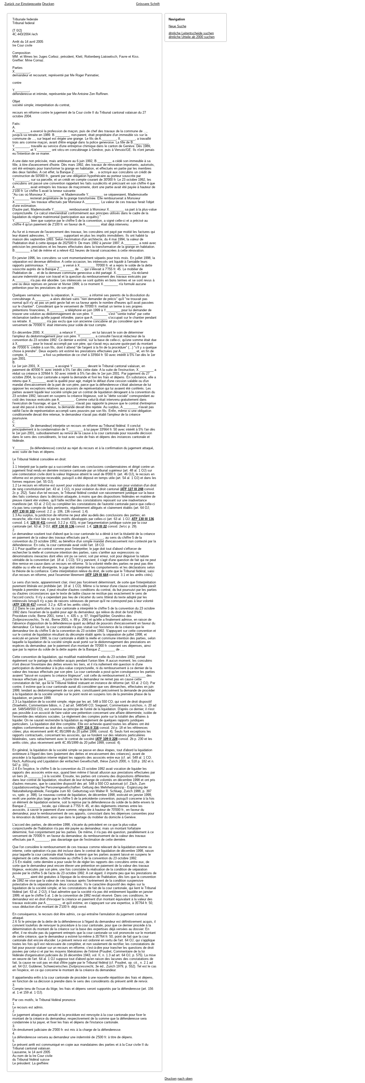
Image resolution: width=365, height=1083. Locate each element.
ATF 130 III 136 (143, 519)
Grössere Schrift (148, 4)
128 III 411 (37, 522)
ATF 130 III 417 (24, 604)
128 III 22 (100, 526)
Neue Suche (177, 26)
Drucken (48, 4)
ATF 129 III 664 (97, 575)
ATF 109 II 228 (106, 739)
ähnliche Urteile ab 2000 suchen (192, 37)
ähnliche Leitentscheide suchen (191, 33)
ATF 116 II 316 (88, 728)
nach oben (185, 1079)
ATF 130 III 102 (23, 511)
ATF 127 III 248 (132, 489)
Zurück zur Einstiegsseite (22, 4)
